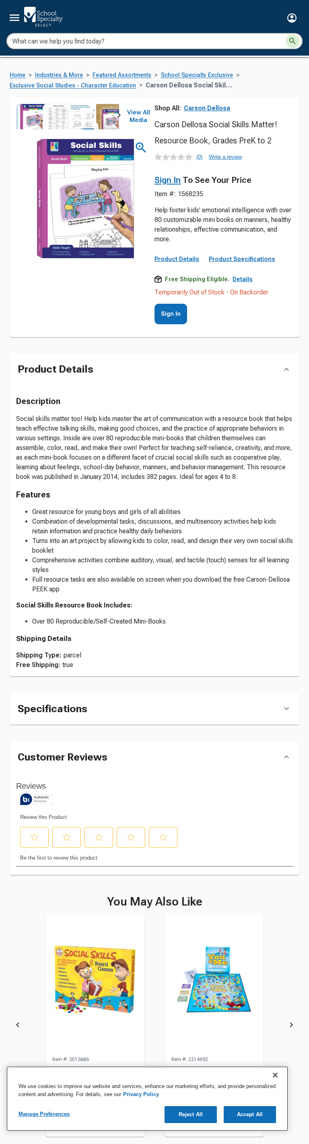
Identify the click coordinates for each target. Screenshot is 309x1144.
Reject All (191, 1114)
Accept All (250, 1114)
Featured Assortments (122, 75)
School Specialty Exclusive (197, 75)
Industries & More (59, 75)
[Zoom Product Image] (141, 148)
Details (243, 279)
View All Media (138, 116)
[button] (291, 17)
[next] (119, 116)
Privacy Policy (141, 1094)
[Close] (275, 1075)
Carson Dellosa (207, 108)
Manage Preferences (44, 1114)
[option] (29, 116)
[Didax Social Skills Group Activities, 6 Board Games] (95, 985)
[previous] (18, 1026)
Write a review (225, 157)
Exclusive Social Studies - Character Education (73, 85)
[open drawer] (14, 17)
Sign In (167, 180)
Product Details (176, 259)
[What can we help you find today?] (292, 41)
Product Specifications (242, 259)
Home (17, 75)
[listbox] (67, 116)
